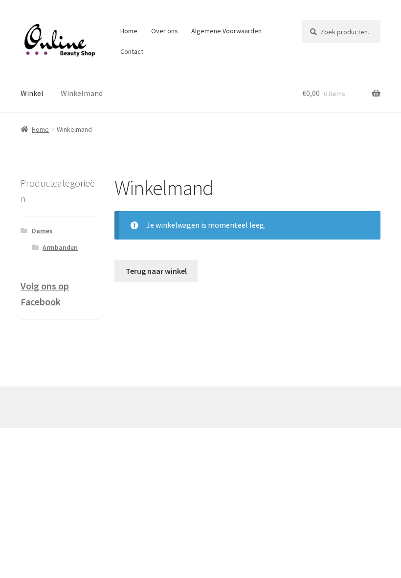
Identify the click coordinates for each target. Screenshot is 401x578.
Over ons (164, 30)
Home (128, 30)
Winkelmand (82, 93)
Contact (131, 51)
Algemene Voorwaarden (226, 30)
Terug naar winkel (156, 271)
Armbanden (60, 247)
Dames (42, 230)
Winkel (32, 93)
